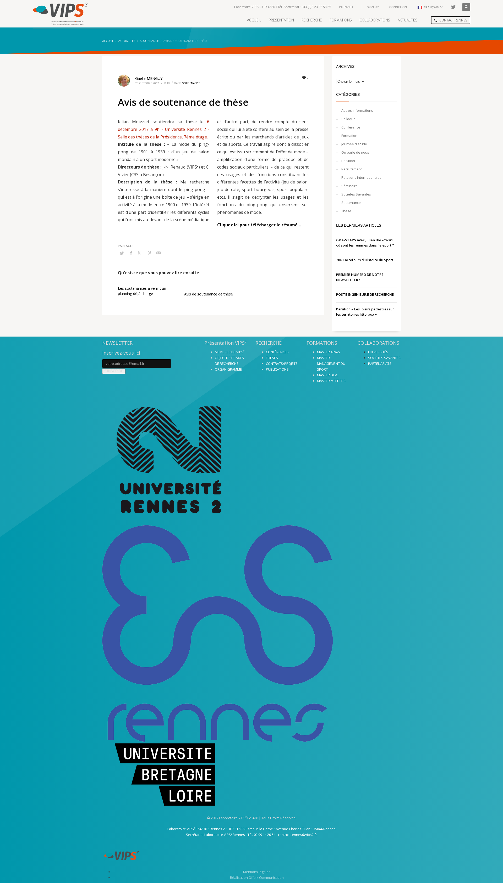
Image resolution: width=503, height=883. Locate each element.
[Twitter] (453, 7)
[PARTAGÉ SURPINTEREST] (149, 253)
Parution (348, 160)
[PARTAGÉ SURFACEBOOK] (131, 253)
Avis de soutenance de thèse (208, 294)
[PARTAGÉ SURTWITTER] (122, 253)
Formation (349, 135)
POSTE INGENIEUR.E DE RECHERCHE (365, 294)
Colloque (348, 118)
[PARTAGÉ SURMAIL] (158, 253)
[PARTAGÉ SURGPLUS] (140, 253)
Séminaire (349, 185)
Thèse (346, 211)
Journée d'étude (354, 144)
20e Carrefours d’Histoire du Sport (364, 260)
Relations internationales (361, 177)
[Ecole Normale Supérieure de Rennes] (251, 633)
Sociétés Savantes (356, 194)
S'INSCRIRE (113, 371)
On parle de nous (355, 152)
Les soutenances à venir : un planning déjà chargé (142, 291)
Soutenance (191, 83)
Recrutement (351, 169)
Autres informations (357, 110)
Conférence (350, 127)
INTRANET (346, 7)
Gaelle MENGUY (148, 78)
